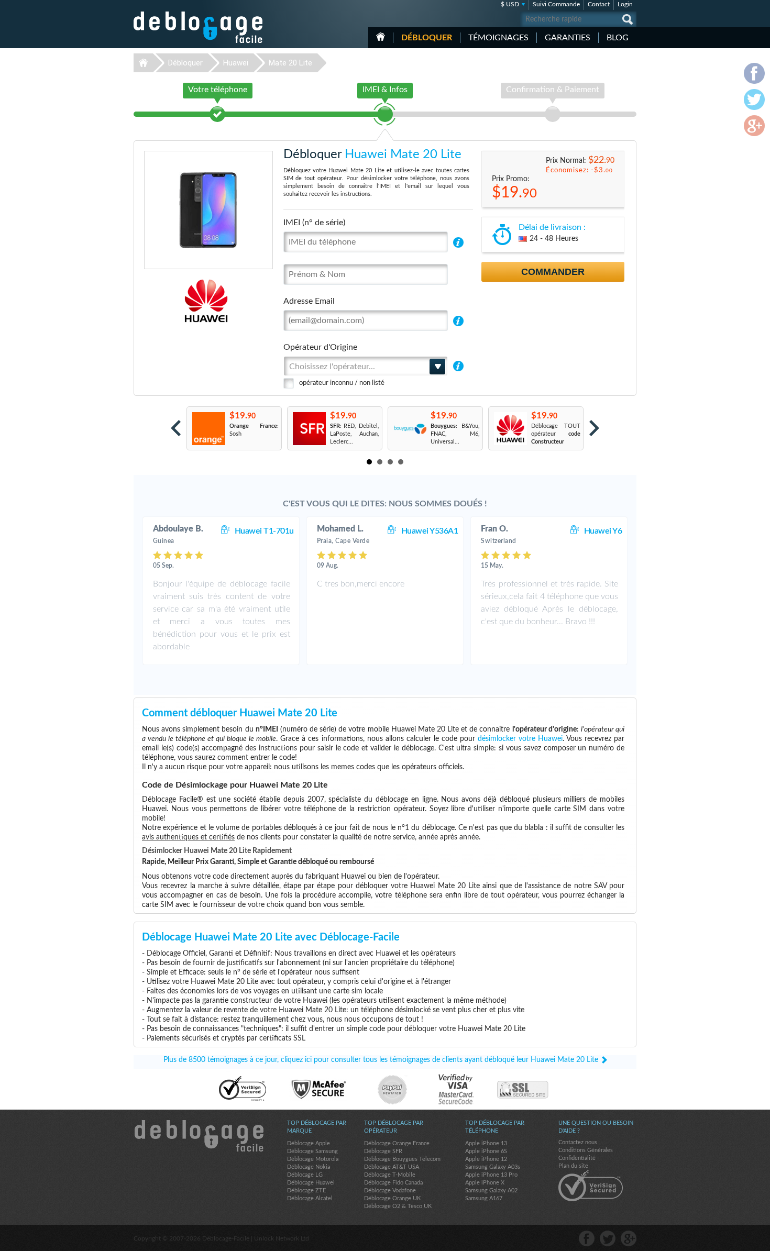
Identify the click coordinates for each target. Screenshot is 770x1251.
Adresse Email (309, 301)
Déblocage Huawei (311, 1183)
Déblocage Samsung (312, 1151)
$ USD (510, 4)
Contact (599, 4)
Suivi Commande (556, 4)
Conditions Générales (585, 1150)
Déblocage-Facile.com (198, 1136)
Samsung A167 (483, 1198)
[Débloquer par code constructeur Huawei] (510, 428)
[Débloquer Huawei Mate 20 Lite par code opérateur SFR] (309, 428)
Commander (553, 272)
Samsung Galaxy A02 (491, 1190)
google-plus (628, 1238)
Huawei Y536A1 (429, 531)
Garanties (567, 38)
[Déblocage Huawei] (170, 300)
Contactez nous (577, 1142)
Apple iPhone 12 (486, 1159)
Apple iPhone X (484, 1183)
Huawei (235, 63)
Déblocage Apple (308, 1143)
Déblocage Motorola (312, 1159)
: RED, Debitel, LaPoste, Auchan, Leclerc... (354, 434)
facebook (587, 1238)
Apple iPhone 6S (486, 1151)
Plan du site (573, 1166)
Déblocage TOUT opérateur (555, 434)
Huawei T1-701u (264, 531)
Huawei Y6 (603, 531)
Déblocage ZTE (306, 1190)
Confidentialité (577, 1158)
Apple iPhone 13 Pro (491, 1175)
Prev (176, 428)
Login (625, 4)
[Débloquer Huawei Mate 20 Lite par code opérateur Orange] (208, 428)
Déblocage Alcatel (310, 1198)
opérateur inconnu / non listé (341, 383)
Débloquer (426, 38)
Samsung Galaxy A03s (492, 1167)
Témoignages (498, 38)
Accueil (380, 36)
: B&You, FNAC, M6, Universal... (455, 434)
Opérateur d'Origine (320, 347)
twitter (607, 1238)
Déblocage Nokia (308, 1167)
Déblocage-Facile (198, 27)
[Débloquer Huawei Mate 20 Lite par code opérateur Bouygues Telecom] (409, 428)
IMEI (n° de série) (314, 222)
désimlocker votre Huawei (520, 739)
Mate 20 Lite (290, 63)
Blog (618, 38)
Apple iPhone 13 (486, 1143)
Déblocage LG (305, 1175)
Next (594, 428)
